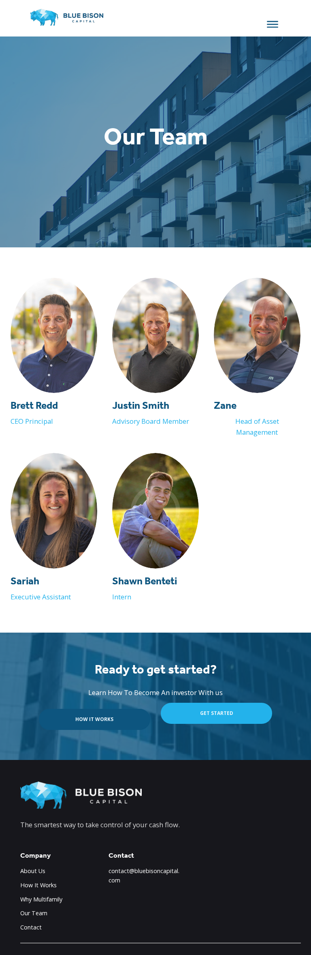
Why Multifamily (41, 899)
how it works (94, 719)
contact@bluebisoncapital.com (144, 875)
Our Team (33, 913)
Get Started (216, 713)
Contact (31, 927)
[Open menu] (272, 24)
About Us (32, 871)
